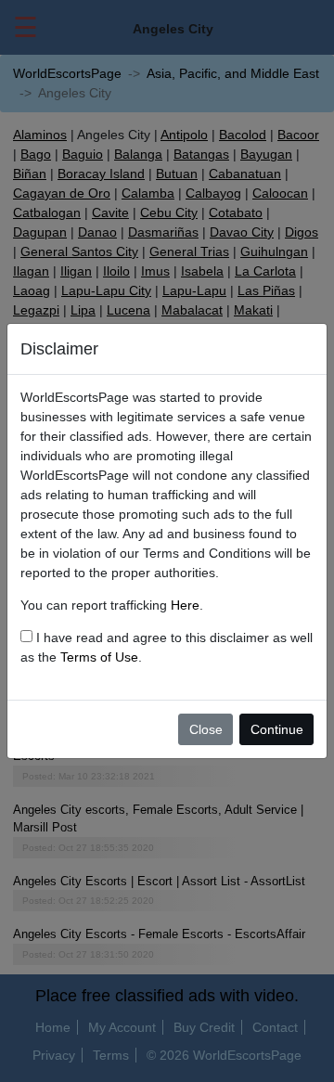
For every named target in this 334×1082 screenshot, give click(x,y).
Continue (276, 729)
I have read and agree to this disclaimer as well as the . (166, 647)
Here (185, 605)
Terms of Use (99, 657)
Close (206, 729)
